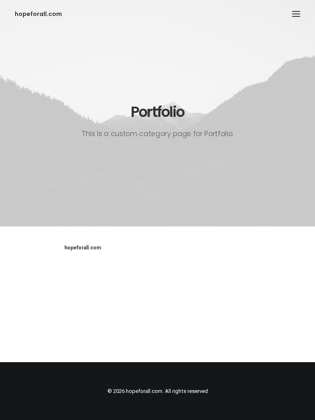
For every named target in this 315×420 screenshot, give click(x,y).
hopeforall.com (82, 248)
